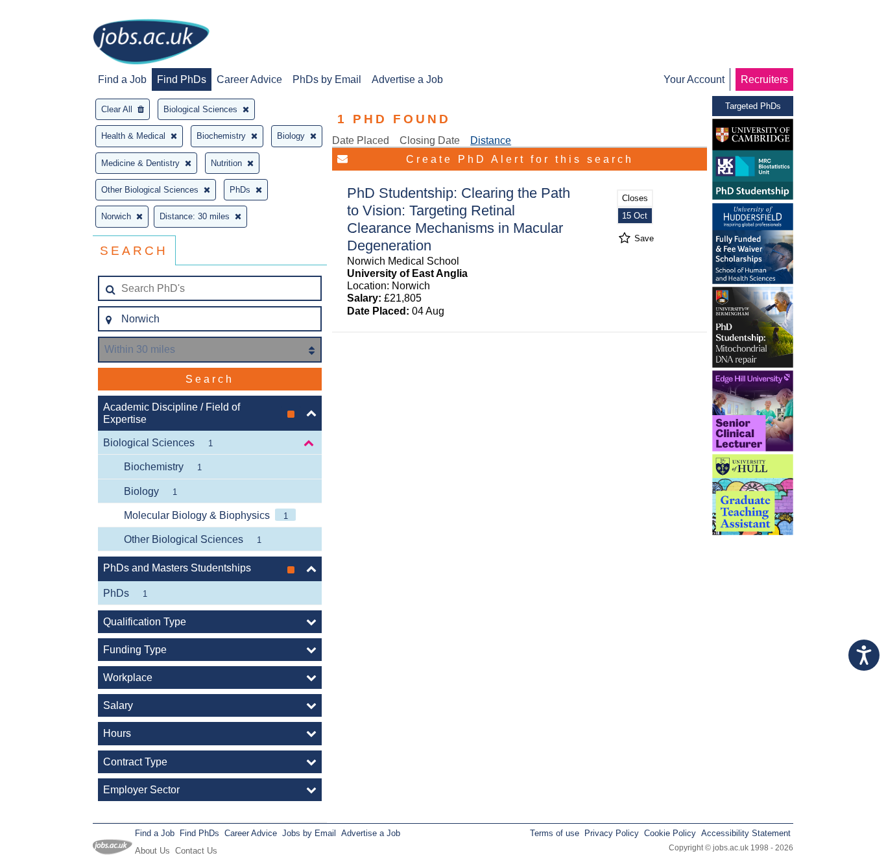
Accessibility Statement (746, 833)
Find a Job (122, 79)
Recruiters (764, 79)
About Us (152, 851)
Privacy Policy (611, 833)
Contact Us (196, 851)
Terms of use (554, 833)
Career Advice (249, 79)
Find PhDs (181, 79)
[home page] (151, 43)
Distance (490, 140)
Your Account (694, 79)
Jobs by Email (309, 833)
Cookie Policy (670, 833)
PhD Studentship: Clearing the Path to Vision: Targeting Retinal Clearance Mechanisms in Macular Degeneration (458, 219)
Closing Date (430, 140)
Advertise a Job (407, 79)
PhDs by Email (327, 79)
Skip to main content (52, 11)
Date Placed (360, 140)
